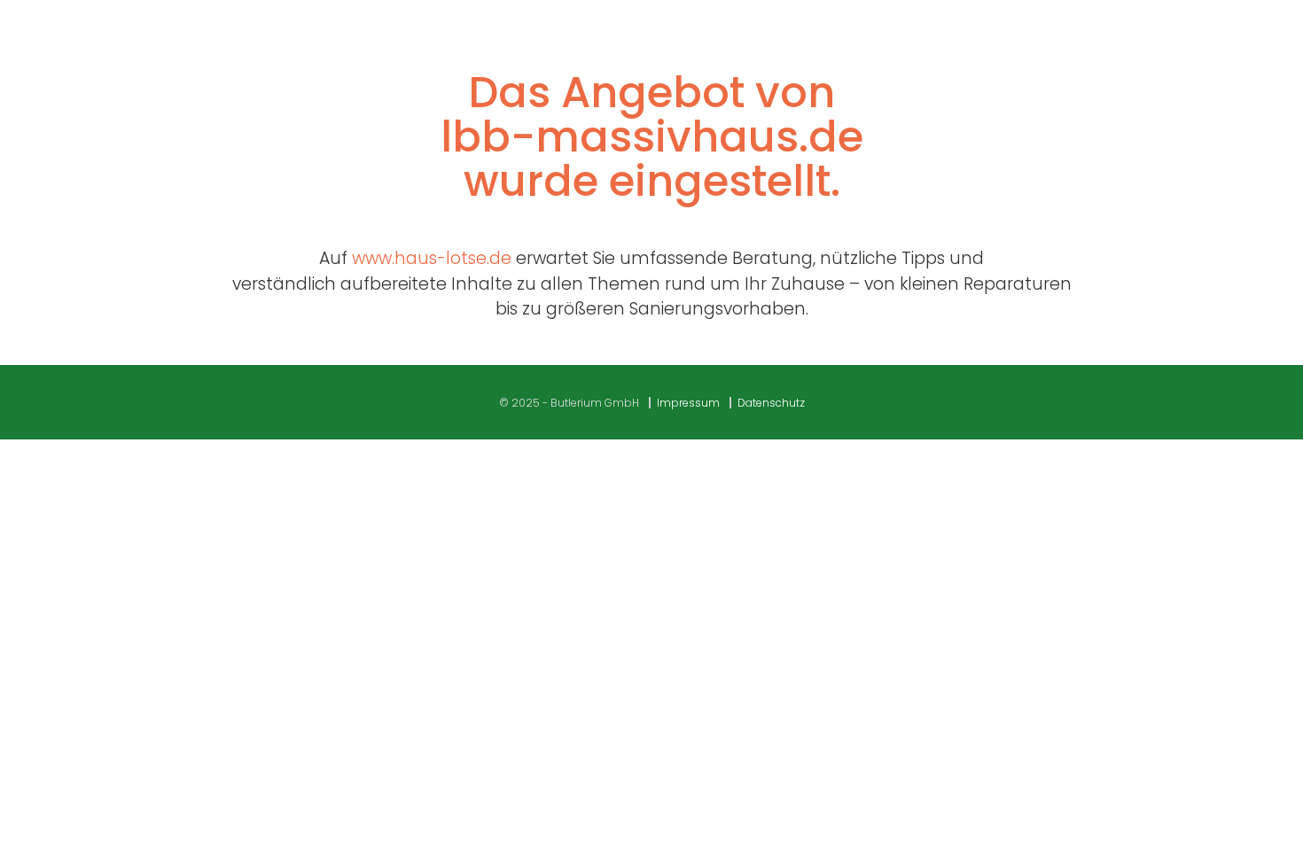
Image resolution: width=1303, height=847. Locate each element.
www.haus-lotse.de (431, 258)
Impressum (688, 402)
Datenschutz (771, 402)
